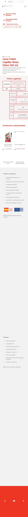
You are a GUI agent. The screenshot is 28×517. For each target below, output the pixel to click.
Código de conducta (11, 362)
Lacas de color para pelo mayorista (15, 200)
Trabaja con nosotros (11, 352)
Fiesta (14, 82)
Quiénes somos (10, 343)
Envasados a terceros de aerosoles (15, 181)
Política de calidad (10, 355)
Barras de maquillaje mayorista (14, 202)
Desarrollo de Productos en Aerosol (13, 178)
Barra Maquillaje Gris (20, 144)
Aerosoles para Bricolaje (12, 190)
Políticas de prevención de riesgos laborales (14, 358)
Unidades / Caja (12, 100)
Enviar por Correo (12, 24)
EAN (11, 115)
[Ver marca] (7, 56)
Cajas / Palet (11, 108)
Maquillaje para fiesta (11, 184)
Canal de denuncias (11, 349)
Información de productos (12, 346)
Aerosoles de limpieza (11, 187)
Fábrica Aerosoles (10, 341)
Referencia (13, 93)
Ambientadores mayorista (12, 197)
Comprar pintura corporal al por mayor (14, 193)
